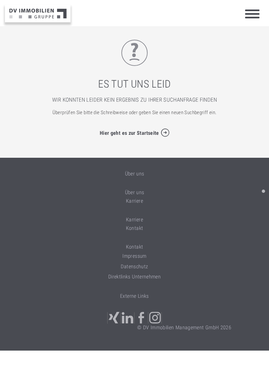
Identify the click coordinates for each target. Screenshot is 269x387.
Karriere (134, 219)
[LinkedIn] (128, 318)
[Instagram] (155, 318)
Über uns (134, 192)
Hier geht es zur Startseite (129, 133)
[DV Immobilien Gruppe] (38, 13)
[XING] (114, 318)
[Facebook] (141, 318)
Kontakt (134, 247)
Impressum (134, 256)
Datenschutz (134, 266)
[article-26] (263, 191)
